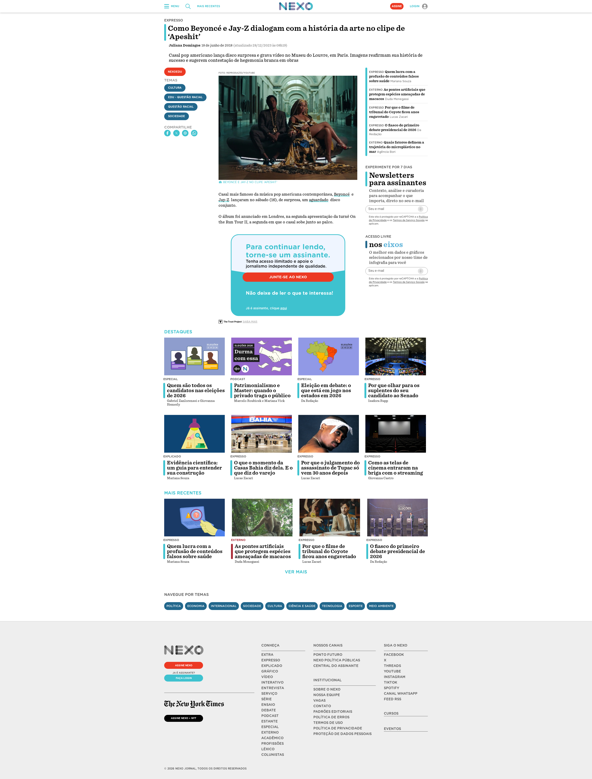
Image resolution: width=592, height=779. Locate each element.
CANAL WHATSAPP (400, 693)
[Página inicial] (296, 6)
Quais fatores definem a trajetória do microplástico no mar (396, 147)
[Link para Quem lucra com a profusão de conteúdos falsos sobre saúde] (194, 518)
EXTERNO (270, 732)
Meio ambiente (381, 606)
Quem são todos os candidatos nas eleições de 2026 (196, 390)
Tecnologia (332, 606)
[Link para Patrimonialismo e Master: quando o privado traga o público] (261, 356)
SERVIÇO (269, 693)
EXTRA (267, 655)
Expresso (376, 72)
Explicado (172, 456)
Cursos (391, 713)
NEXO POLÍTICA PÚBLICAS (336, 660)
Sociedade (176, 116)
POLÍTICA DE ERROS (331, 717)
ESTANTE (269, 721)
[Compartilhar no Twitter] (176, 133)
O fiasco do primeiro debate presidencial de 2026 (397, 551)
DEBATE (268, 710)
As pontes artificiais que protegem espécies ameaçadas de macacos (397, 94)
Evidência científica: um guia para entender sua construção (194, 468)
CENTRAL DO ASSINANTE (335, 666)
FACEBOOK (394, 655)
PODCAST (270, 716)
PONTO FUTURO (327, 655)
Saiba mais (250, 321)
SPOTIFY (391, 688)
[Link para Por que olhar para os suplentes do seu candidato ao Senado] (395, 356)
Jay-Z (224, 200)
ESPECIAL (270, 727)
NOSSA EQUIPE (326, 695)
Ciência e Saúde (302, 606)
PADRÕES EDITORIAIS (332, 711)
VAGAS (319, 700)
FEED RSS (392, 699)
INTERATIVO (272, 682)
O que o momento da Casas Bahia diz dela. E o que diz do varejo (263, 468)
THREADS (392, 666)
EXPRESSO (270, 660)
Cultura (175, 87)
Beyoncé (342, 194)
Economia (195, 606)
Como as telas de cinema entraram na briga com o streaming (395, 468)
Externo (376, 89)
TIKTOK (390, 682)
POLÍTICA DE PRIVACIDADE (337, 728)
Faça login (184, 678)
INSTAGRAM (394, 677)
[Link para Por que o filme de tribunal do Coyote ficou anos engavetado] (329, 518)
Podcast (237, 379)
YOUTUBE (392, 671)
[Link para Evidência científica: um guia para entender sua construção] (194, 434)
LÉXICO (267, 749)
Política (173, 606)
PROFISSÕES (272, 743)
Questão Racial (181, 106)
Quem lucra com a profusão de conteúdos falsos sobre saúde (394, 76)
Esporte (356, 606)
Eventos (392, 729)
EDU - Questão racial (185, 97)
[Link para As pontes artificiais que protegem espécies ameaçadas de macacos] (262, 518)
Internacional (224, 606)
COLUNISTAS (272, 755)
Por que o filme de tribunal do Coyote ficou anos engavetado (394, 112)
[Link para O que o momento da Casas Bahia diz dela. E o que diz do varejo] (261, 434)
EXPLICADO (271, 666)
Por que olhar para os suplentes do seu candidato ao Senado (393, 390)
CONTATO (322, 706)
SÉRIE (266, 699)
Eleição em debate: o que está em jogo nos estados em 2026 (326, 390)
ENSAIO (268, 705)
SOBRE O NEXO (326, 689)
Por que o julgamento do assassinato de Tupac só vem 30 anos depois (330, 468)
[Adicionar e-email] (420, 209)
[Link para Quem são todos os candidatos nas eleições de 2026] (194, 356)
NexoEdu (175, 71)
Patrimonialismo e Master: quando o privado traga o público (262, 390)
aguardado (318, 200)
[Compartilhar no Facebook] (167, 133)
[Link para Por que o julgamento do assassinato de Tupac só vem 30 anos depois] (328, 434)
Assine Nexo (183, 665)
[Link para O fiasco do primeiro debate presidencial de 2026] (397, 518)
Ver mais (296, 571)
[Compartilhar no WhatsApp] (194, 133)
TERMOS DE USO (328, 723)
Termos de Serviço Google (409, 220)
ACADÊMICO (272, 738)
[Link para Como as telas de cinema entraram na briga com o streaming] (395, 434)
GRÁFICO (269, 671)
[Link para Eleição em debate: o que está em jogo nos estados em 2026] (328, 356)
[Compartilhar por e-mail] (185, 133)
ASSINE (397, 6)
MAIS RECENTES (208, 6)
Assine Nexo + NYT (183, 718)
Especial (170, 379)
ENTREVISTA (272, 688)
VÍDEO (267, 677)
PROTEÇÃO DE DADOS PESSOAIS (342, 734)
